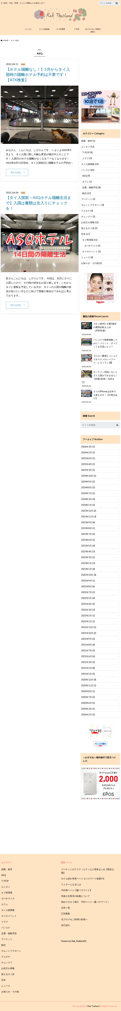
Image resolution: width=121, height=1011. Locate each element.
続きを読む (16, 172)
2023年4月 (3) (88, 551)
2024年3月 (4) (88, 499)
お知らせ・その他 (91, 263)
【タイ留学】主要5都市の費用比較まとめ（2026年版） (99, 328)
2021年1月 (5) (88, 673)
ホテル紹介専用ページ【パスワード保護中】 (83, 878)
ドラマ (87, 158)
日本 (85, 234)
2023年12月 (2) (88, 510)
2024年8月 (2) (88, 487)
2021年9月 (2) (88, 638)
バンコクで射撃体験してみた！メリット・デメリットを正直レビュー (99, 344)
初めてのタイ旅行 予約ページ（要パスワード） (85, 902)
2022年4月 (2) (88, 604)
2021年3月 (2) (88, 662)
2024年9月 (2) (88, 481)
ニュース (87, 257)
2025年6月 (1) (88, 458)
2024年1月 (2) (88, 505)
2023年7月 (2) (88, 534)
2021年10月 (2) (88, 633)
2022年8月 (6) (88, 586)
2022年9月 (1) (88, 580)
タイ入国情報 (44, 29)
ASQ (86, 175)
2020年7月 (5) (88, 697)
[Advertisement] (100, 65)
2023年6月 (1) (88, 539)
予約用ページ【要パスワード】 (76, 890)
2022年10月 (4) (88, 574)
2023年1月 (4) (88, 569)
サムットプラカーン (92, 205)
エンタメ (87, 146)
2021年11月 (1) (88, 627)
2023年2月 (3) (88, 563)
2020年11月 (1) (88, 685)
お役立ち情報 (90, 222)
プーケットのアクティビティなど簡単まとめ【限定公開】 (87, 871)
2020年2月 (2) (88, 714)
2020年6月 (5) (88, 703)
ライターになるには (71, 884)
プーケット (88, 199)
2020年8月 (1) (88, 691)
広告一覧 (65, 907)
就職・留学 (88, 140)
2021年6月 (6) (88, 656)
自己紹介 (65, 925)
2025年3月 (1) (88, 470)
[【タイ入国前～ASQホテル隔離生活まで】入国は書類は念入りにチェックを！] (39, 270)
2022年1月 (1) (88, 621)
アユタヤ (87, 210)
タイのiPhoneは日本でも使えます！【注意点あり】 (99, 396)
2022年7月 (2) (88, 592)
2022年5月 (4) (88, 598)
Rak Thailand (93, 1006)
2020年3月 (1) (88, 708)
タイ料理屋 (60, 29)
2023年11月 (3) (88, 516)
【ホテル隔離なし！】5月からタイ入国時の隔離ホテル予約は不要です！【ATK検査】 (38, 74)
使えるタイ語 (89, 228)
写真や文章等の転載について (75, 896)
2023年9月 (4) (88, 522)
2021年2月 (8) (88, 668)
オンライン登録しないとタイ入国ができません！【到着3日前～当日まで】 (99, 379)
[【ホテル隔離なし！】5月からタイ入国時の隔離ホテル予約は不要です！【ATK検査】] (39, 141)
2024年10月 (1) (88, 475)
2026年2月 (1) (88, 452)
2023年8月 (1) (88, 528)
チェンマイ (88, 216)
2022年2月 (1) (88, 615)
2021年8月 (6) (88, 644)
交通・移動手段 (91, 187)
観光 (86, 193)
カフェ (87, 181)
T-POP (76, 29)
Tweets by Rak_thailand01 (73, 941)
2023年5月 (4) (88, 545)
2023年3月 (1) (88, 557)
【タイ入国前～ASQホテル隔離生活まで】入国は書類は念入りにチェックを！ (38, 202)
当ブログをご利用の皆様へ (93, 30)
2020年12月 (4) (88, 679)
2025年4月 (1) (88, 464)
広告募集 (65, 913)
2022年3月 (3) (88, 609)
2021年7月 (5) (88, 650)
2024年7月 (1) (88, 493)
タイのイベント (91, 251)
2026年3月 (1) (88, 446)
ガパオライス (92, 245)
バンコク (28, 29)
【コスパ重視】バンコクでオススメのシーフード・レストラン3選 (99, 360)
